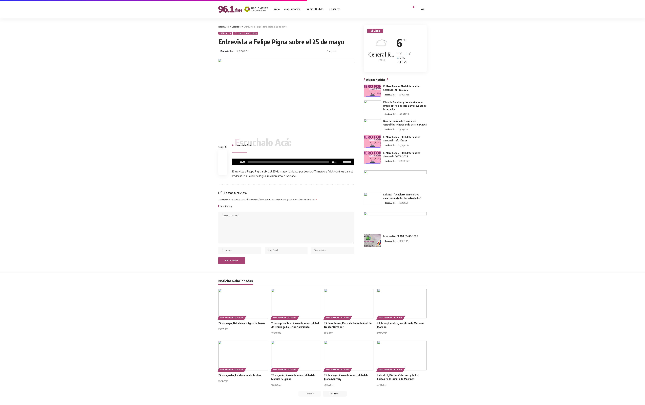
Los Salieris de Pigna (245, 33)
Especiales (225, 33)
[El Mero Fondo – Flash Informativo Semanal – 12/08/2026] (372, 141)
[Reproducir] (236, 162)
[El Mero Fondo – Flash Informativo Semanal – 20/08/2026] (372, 90)
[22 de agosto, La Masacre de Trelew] (243, 355)
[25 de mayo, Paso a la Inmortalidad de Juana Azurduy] (349, 355)
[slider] (347, 162)
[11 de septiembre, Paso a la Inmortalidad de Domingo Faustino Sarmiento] (296, 303)
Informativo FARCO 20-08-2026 (400, 236)
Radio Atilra (226, 51)
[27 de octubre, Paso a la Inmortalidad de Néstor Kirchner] (349, 303)
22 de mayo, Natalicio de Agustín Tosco (241, 323)
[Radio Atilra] (243, 9)
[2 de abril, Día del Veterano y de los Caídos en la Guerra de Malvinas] (402, 355)
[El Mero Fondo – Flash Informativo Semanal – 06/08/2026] (372, 157)
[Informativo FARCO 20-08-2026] (372, 240)
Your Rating (226, 206)
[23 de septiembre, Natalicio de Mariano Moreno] (402, 303)
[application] (293, 162)
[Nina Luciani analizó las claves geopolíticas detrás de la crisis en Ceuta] (372, 125)
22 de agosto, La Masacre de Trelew (239, 375)
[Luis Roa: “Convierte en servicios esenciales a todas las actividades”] (372, 199)
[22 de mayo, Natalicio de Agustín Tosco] (243, 303)
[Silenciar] (340, 162)
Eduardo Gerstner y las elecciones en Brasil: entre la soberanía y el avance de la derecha (404, 106)
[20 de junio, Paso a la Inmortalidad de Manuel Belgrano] (296, 355)
